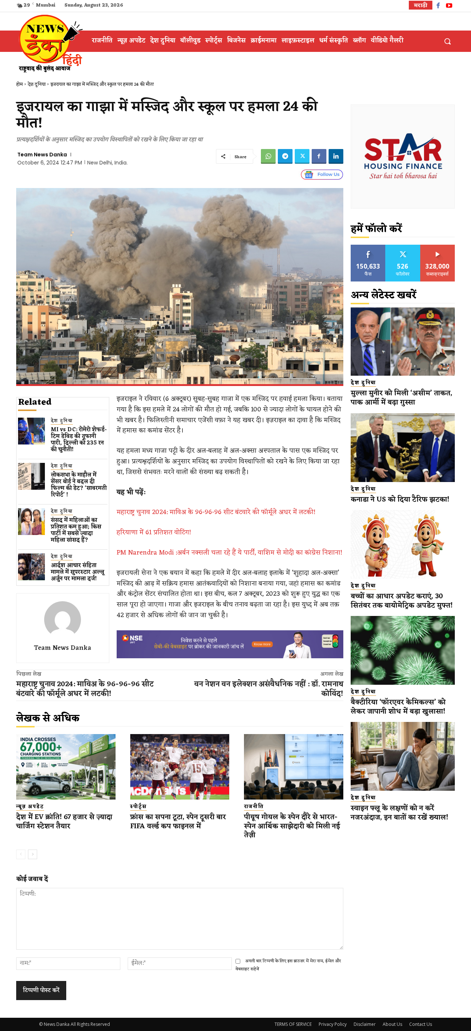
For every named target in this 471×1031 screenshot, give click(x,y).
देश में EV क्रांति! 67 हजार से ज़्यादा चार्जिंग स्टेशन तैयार (64, 822)
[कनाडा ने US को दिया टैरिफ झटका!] (403, 447)
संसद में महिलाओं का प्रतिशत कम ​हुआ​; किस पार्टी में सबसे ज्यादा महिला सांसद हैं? (76, 530)
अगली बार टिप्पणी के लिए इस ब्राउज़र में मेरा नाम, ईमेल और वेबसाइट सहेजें (288, 965)
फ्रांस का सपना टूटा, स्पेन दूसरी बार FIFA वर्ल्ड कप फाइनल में (178, 822)
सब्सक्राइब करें (437, 247)
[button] (447, 41)
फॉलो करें (402, 247)
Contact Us (420, 1024)
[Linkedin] (336, 156)
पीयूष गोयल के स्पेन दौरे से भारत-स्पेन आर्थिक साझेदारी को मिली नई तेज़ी (292, 826)
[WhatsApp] (268, 156)
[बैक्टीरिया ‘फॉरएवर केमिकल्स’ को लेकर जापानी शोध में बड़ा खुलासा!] (403, 650)
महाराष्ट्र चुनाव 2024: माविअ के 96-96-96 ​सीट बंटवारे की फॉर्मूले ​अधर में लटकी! (216, 512)
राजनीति (254, 807)
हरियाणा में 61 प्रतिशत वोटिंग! (154, 532)
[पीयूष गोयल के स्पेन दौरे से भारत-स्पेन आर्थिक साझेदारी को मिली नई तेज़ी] (293, 767)
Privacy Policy (333, 1024)
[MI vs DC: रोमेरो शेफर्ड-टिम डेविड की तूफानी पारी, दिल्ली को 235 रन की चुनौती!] (31, 431)
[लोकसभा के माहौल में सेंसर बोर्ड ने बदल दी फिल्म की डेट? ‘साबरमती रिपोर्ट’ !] (31, 476)
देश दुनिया (37, 84)
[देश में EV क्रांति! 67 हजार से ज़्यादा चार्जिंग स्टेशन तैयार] (66, 767)
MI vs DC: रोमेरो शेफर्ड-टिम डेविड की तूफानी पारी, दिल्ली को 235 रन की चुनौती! (79, 440)
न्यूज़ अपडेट (30, 807)
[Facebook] (438, 6)
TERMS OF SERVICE (293, 1024)
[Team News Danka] (62, 619)
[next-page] (32, 854)
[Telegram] (285, 156)
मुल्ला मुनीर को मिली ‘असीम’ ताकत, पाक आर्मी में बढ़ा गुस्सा (401, 398)
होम (19, 84)
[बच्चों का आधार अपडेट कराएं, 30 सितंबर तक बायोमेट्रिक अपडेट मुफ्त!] (403, 544)
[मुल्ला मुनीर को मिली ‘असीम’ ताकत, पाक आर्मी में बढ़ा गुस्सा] (403, 341)
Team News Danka (42, 154)
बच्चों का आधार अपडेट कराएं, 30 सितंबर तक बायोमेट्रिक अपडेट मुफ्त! (402, 601)
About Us (392, 1024)
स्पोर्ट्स (138, 807)
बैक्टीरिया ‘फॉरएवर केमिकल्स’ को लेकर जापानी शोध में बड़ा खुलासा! (398, 707)
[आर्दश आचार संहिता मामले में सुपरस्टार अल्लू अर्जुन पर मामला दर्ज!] (31, 566)
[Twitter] (302, 156)
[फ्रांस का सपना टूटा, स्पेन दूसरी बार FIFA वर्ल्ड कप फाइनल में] (180, 767)
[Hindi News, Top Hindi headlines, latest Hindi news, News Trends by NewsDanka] (49, 43)
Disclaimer (365, 1024)
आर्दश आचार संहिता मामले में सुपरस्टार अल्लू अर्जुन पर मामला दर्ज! (77, 572)
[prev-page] (20, 854)
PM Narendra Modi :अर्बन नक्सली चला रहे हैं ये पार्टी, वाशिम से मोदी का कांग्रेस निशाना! (229, 553)
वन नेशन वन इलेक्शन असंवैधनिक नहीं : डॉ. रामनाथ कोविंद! (268, 689)
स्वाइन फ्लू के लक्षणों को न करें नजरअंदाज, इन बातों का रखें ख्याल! (399, 813)
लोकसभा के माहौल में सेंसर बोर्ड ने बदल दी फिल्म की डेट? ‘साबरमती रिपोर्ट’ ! (79, 485)
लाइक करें (368, 247)
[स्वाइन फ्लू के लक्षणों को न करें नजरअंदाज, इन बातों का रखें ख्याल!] (403, 756)
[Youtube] (449, 6)
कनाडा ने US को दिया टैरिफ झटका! (400, 499)
